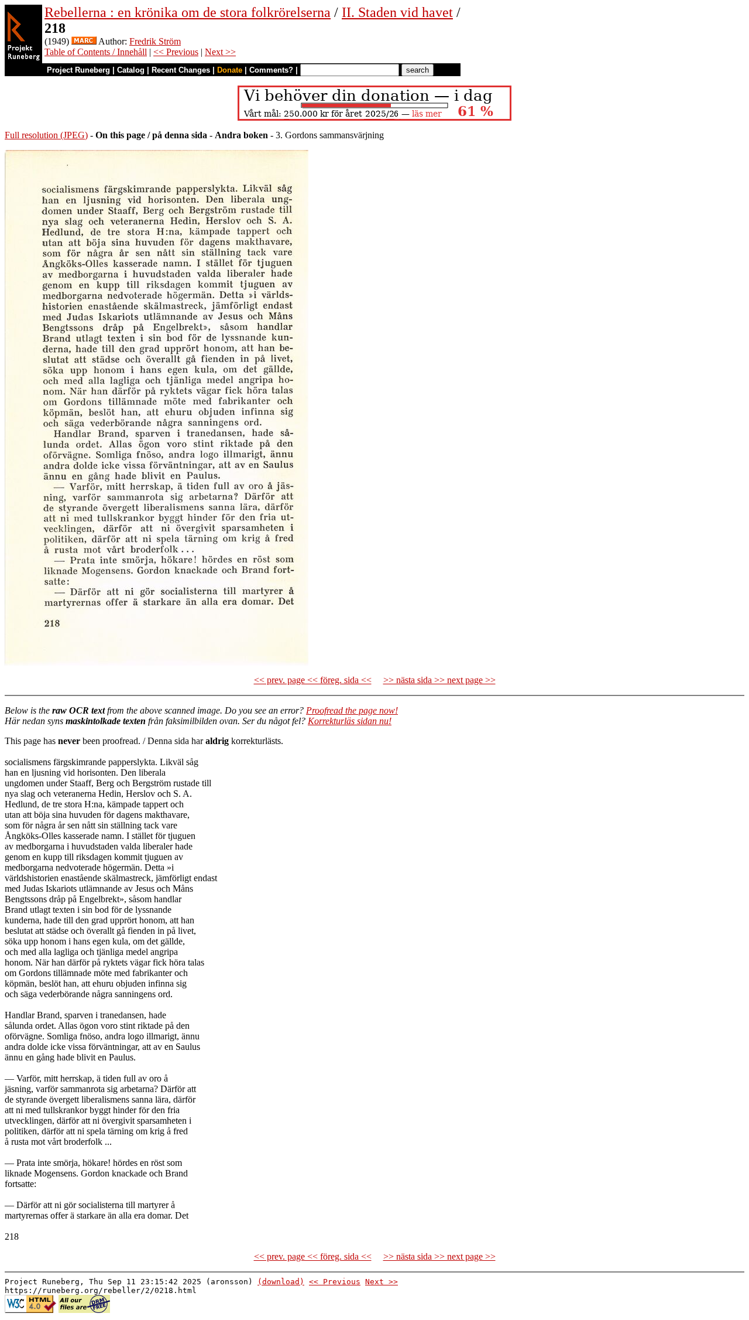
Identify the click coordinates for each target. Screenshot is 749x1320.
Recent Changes (181, 70)
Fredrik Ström (155, 41)
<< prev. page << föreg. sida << (313, 680)
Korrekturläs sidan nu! (349, 721)
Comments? (271, 70)
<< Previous (175, 52)
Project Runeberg (78, 70)
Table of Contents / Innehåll (95, 52)
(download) (280, 1281)
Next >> (220, 52)
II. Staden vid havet (397, 12)
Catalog (131, 70)
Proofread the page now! (352, 710)
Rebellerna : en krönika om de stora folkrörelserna (187, 12)
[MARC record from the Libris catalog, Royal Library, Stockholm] (84, 41)
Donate (229, 70)
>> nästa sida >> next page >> (439, 680)
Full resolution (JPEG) (46, 135)
